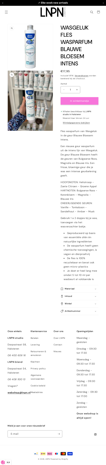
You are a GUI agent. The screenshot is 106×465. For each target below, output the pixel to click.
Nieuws (57, 351)
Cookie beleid (38, 385)
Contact (58, 344)
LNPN (47, 459)
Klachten (35, 361)
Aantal (64, 83)
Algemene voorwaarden (38, 377)
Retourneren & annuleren (38, 353)
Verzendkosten (82, 75)
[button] (6, 12)
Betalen (35, 338)
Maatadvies (37, 392)
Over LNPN (59, 338)
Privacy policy (38, 368)
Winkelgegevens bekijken (76, 122)
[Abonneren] (58, 434)
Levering (35, 344)
